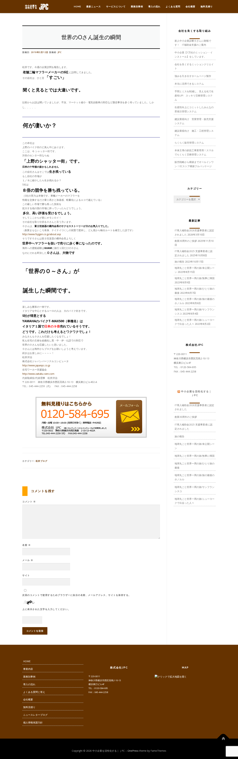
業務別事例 (137, 6)
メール (27, 560)
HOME (77, 6)
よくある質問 (173, 6)
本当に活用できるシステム (189, 83)
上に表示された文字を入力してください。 (46, 609)
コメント (29, 501)
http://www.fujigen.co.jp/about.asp (41, 234)
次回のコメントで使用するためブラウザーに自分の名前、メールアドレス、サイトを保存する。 (76, 595)
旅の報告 (179, 261)
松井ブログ (42, 460)
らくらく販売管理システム (189, 142)
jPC (60, 52)
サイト (26, 575)
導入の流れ (154, 6)
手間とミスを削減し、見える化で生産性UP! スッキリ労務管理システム (194, 95)
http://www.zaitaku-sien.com (38, 373)
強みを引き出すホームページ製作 (193, 76)
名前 (26, 545)
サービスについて (116, 6)
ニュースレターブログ (35, 714)
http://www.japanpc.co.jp (36, 365)
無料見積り (207, 6)
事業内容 (28, 669)
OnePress (133, 750)
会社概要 (190, 6)
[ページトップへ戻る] (223, 738)
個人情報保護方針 (33, 722)
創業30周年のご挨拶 (186, 240)
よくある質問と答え (34, 692)
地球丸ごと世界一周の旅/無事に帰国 (194, 278)
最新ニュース (93, 6)
